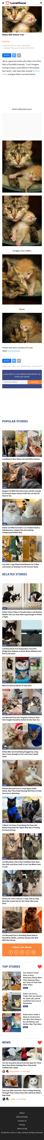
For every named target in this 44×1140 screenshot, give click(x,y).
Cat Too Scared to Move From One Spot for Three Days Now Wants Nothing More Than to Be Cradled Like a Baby (21, 1065)
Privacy (22, 1125)
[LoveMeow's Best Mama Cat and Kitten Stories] (22, 443)
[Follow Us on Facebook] (10, 952)
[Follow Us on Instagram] (22, 952)
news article (36, 366)
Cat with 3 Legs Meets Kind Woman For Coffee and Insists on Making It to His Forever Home (20, 565)
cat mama (12, 366)
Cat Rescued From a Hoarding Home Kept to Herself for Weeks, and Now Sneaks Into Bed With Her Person (20, 937)
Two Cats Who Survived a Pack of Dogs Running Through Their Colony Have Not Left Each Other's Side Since (22, 1092)
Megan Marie (14, 1071)
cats (18, 366)
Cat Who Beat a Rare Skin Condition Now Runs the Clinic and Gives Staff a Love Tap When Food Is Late (21, 864)
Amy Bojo (6, 41)
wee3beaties (13, 351)
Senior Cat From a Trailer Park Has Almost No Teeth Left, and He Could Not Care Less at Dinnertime (32, 998)
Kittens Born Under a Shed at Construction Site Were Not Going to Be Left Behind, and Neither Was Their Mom (32, 1019)
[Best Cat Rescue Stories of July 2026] (22, 670)
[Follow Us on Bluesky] (28, 952)
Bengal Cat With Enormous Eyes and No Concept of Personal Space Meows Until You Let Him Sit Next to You (21, 493)
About (22, 1113)
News (4, 455)
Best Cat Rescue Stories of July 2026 (17, 685)
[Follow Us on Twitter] (16, 952)
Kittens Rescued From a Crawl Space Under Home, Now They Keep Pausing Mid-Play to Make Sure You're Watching (22, 790)
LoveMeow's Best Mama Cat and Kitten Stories (21, 459)
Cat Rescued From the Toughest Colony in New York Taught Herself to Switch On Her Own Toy (20, 718)
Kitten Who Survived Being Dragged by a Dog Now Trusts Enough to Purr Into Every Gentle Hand (20, 754)
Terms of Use (22, 1129)
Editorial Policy (22, 1117)
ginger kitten (26, 366)
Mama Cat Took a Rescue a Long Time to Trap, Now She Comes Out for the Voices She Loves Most (20, 901)
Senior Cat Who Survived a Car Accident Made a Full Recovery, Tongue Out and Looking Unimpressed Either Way (21, 530)
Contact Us (22, 1121)
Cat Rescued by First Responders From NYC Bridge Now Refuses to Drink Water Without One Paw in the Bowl (21, 651)
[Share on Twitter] (14, 55)
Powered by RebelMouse (38, 4)
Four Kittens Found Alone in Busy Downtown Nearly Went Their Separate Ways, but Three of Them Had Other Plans (32, 979)
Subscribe (34, 382)
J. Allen (12, 1099)
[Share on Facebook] (6, 55)
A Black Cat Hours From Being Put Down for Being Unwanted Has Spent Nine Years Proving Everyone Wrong (21, 827)
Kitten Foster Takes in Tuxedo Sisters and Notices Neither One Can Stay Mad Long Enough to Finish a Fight (22, 614)
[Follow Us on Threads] (33, 952)
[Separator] (19, 55)
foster (4, 366)
